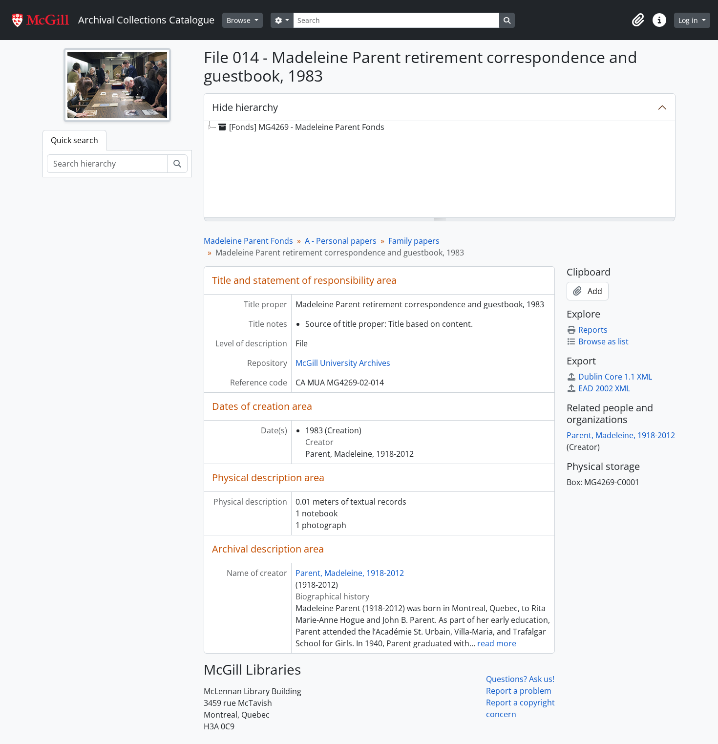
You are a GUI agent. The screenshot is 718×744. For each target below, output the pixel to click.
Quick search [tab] (74, 140)
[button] (638, 20)
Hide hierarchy (245, 107)
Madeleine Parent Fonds (248, 240)
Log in (689, 20)
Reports (593, 329)
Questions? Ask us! (520, 679)
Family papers (414, 240)
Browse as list (603, 341)
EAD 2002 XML (604, 388)
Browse (240, 20)
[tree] (439, 170)
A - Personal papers (341, 240)
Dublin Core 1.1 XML (615, 376)
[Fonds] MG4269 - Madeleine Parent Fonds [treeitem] (306, 127)
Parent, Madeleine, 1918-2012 (350, 573)
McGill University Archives (343, 363)
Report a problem (518, 690)
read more (496, 643)
